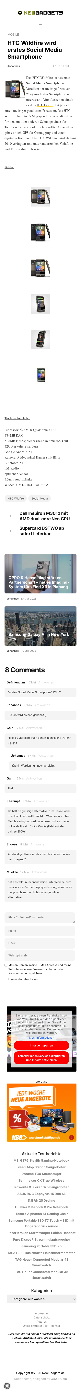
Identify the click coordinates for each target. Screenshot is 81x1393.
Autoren (42, 1321)
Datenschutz (41, 1317)
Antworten (46, 682)
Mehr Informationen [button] (41, 1037)
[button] (7, 1386)
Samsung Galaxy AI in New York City (38, 636)
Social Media (39, 498)
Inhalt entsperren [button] (41, 1045)
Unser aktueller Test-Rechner (41, 1325)
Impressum (41, 1313)
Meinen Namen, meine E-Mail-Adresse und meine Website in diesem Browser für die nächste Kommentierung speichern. (39, 969)
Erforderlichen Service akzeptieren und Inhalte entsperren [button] (41, 1058)
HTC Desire (45, 105)
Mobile (13, 34)
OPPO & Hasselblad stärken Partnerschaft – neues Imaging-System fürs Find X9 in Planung (38, 582)
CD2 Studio (59, 1379)
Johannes (13, 66)
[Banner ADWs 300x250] (41, 1113)
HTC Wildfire (16, 498)
